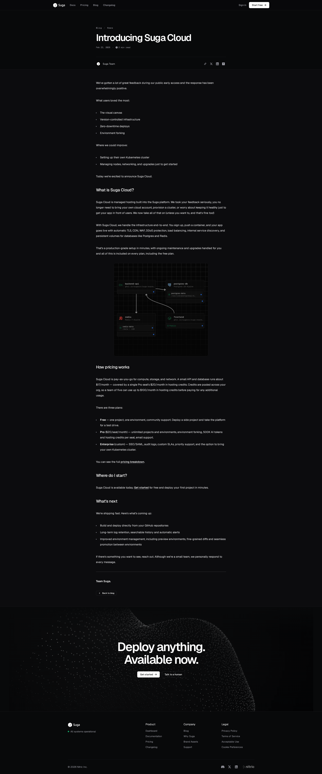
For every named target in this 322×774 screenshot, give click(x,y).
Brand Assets (191, 741)
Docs (73, 5)
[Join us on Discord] (223, 767)
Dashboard (151, 730)
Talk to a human (173, 674)
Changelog (109, 5)
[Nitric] (248, 767)
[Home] (59, 5)
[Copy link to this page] (205, 64)
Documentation (154, 736)
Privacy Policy (229, 730)
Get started (141, 487)
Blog (95, 5)
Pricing (84, 5)
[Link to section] (93, 190)
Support (188, 747)
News (110, 28)
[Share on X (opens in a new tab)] (211, 64)
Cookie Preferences (232, 747)
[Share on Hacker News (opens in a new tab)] (223, 64)
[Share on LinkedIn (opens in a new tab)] (217, 64)
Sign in (242, 5)
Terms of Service (231, 736)
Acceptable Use (230, 741)
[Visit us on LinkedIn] (236, 767)
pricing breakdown (132, 462)
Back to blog (108, 593)
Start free (257, 5)
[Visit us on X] (229, 767)
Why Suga (189, 736)
